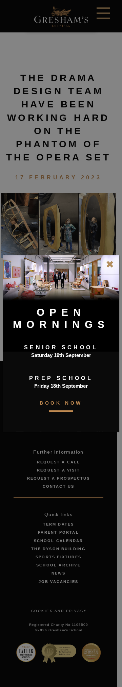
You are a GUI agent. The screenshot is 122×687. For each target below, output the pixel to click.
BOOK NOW (61, 403)
